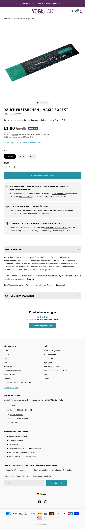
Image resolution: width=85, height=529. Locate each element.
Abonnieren (56, 483)
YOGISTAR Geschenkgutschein (56, 227)
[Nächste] (79, 3)
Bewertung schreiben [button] (42, 325)
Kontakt (7, 354)
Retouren (7, 378)
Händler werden (50, 354)
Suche (6, 350)
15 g (22, 156)
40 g (32, 156)
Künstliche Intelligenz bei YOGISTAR (17, 382)
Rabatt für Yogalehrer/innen (48, 213)
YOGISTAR (45, 524)
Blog (45, 374)
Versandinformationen (12, 370)
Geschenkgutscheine (52, 358)
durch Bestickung (25, 196)
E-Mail (12, 406)
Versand (15, 135)
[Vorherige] (6, 3)
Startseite (7, 19)
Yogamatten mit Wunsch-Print (55, 370)
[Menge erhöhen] (14, 167)
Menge (6, 163)
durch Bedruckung (59, 193)
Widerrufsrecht (9, 374)
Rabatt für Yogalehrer (52, 350)
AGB (5, 362)
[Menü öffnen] (5, 11)
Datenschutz (8, 366)
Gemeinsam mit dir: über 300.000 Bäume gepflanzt (42, 3)
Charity (46, 378)
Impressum (8, 358)
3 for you (9, 156)
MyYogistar (48, 362)
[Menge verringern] (5, 167)
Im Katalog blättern (51, 366)
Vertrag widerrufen (11, 387)
